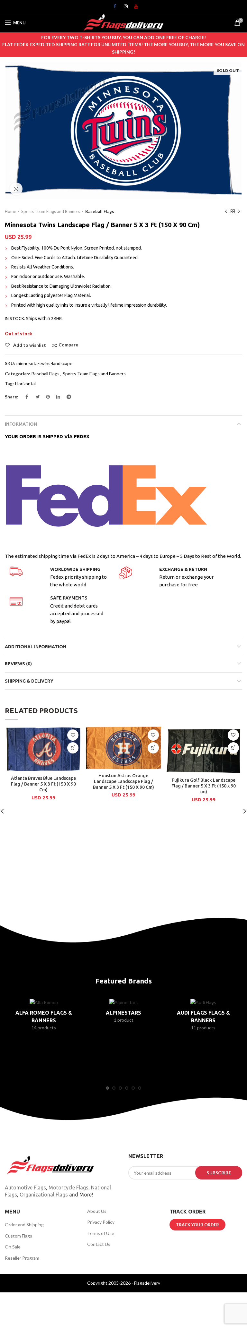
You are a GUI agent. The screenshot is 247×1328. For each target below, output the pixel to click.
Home (10, 211)
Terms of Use (100, 1233)
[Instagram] (123, 8)
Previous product (226, 211)
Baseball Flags (99, 211)
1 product (123, 1020)
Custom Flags (18, 1236)
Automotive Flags (25, 1187)
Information (21, 424)
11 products (203, 1027)
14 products (44, 1027)
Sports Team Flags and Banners (50, 211)
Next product (239, 211)
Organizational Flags (44, 1194)
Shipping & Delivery (29, 681)
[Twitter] (35, 398)
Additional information (35, 646)
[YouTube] (134, 8)
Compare (68, 345)
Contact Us (98, 1244)
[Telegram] (66, 398)
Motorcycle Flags (68, 1187)
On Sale (13, 1246)
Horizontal (25, 383)
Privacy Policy (100, 1222)
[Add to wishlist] (72, 735)
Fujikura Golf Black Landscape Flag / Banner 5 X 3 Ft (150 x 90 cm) (203, 786)
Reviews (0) (18, 663)
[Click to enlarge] (16, 189)
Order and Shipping (24, 1224)
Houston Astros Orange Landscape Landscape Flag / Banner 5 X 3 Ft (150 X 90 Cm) (123, 781)
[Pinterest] (46, 398)
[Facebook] (113, 8)
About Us (96, 1211)
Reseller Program (22, 1258)
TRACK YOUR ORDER (197, 1224)
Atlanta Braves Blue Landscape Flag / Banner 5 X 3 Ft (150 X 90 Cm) (43, 784)
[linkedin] (56, 398)
